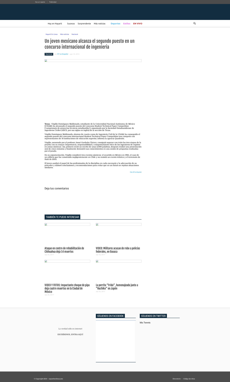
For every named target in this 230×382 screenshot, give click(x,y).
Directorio (177, 379)
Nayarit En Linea (52, 34)
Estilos (126, 23)
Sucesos (71, 23)
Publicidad (52, 2)
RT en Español (62, 54)
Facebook (179, 5)
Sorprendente (84, 23)
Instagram (187, 5)
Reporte (43, 23)
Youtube (195, 5)
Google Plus (183, 5)
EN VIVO (137, 23)
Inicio (54, 12)
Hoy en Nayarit (55, 23)
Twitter (191, 5)
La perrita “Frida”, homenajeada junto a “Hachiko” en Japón (117, 286)
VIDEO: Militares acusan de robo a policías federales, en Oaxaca (118, 250)
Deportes (115, 23)
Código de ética (189, 379)
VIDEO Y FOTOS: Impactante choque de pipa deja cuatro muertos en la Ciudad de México (67, 288)
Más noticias (99, 23)
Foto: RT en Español (135, 172)
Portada (37, 23)
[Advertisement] (93, 203)
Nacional (75, 34)
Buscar (194, 23)
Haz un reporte (40, 2)
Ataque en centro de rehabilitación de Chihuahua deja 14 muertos (64, 250)
